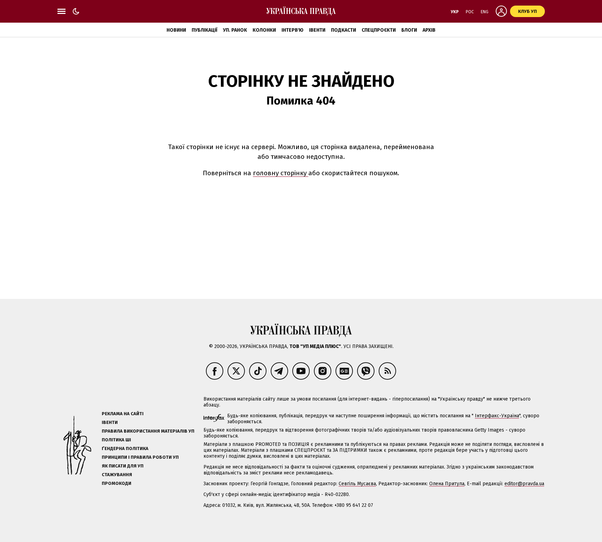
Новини (176, 30)
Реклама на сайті (123, 413)
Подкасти (343, 30)
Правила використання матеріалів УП (148, 431)
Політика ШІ (116, 439)
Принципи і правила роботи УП (140, 457)
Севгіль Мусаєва (357, 484)
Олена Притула (446, 484)
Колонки (264, 30)
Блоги (409, 30)
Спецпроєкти (379, 30)
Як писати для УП (123, 466)
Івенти (317, 30)
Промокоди (116, 483)
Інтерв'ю (292, 30)
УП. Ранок (235, 30)
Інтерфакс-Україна (497, 416)
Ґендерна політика (125, 448)
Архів (429, 30)
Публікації (204, 30)
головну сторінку (280, 173)
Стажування (117, 474)
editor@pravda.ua (524, 484)
